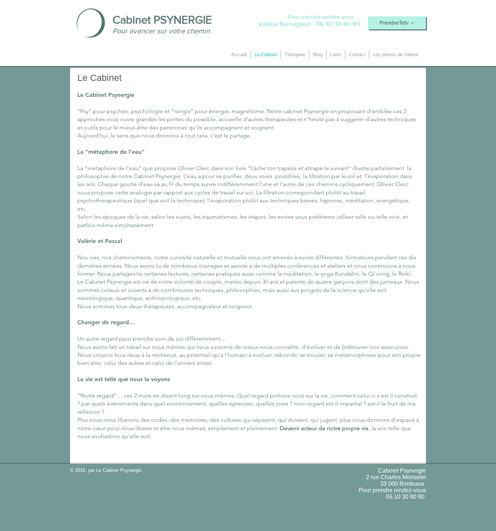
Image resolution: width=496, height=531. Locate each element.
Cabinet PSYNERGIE (162, 19)
